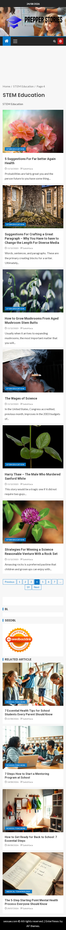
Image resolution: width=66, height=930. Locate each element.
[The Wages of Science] (33, 370)
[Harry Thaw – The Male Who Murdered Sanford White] (33, 446)
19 (28, 587)
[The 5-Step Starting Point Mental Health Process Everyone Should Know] (33, 873)
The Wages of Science (21, 398)
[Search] (54, 41)
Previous (9, 581)
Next (36, 587)
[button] (14, 41)
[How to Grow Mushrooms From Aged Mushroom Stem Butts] (33, 290)
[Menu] (14, 41)
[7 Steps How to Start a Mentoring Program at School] (33, 747)
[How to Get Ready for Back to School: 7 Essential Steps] (33, 810)
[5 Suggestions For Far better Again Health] (33, 131)
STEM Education (15, 149)
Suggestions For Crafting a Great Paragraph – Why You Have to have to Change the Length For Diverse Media (32, 238)
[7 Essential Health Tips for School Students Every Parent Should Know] (33, 684)
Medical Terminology (18, 891)
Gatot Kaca (28, 168)
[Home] (7, 41)
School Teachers (16, 702)
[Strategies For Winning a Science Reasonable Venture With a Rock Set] (33, 522)
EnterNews (52, 921)
